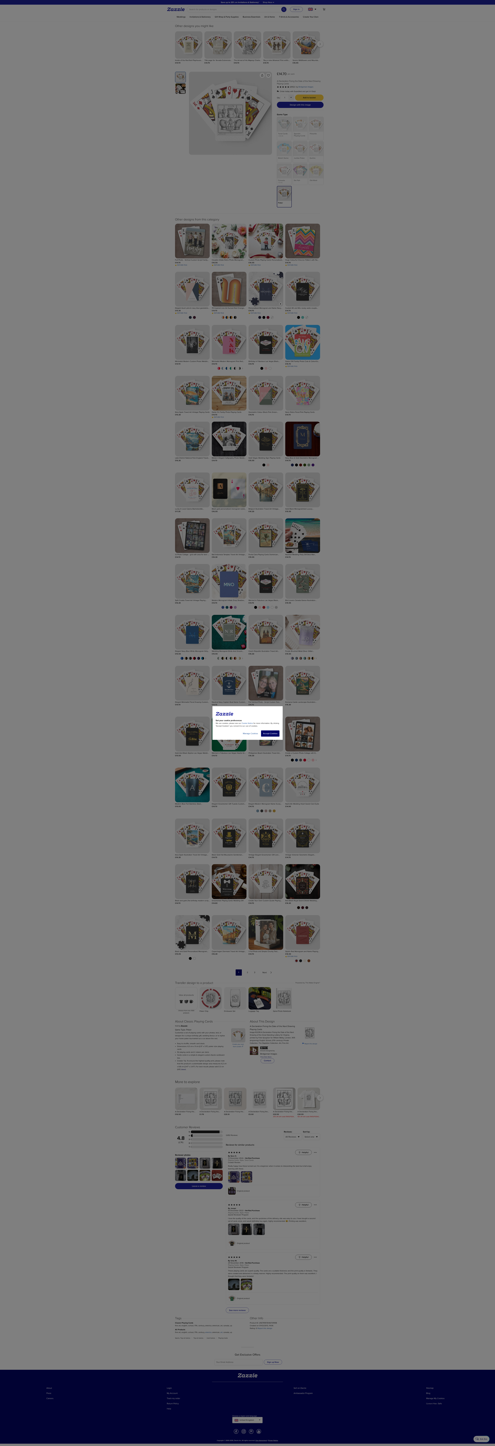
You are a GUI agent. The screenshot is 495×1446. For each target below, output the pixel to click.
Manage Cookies (250, 733)
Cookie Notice (247, 723)
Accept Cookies (270, 733)
